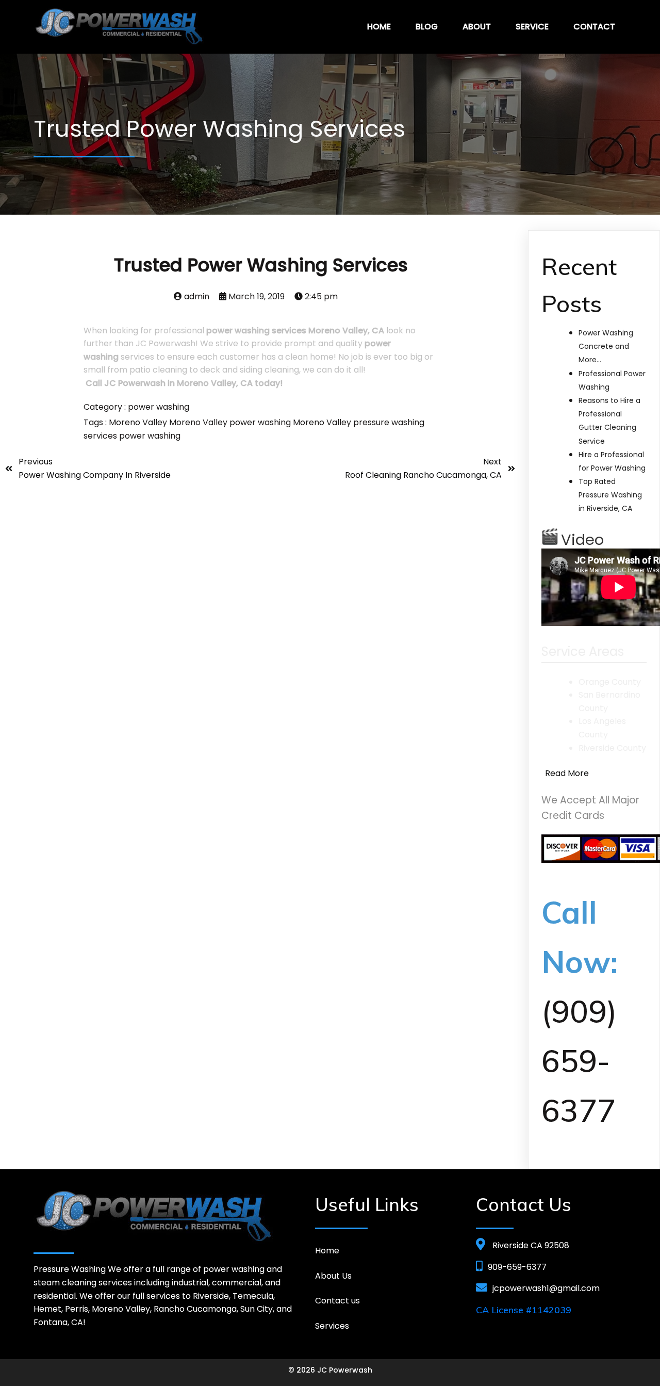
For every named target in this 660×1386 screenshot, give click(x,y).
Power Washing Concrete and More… (606, 346)
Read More (567, 773)
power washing (158, 407)
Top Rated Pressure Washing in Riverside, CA (610, 494)
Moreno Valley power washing (231, 422)
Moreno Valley (139, 422)
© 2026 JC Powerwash (330, 1370)
